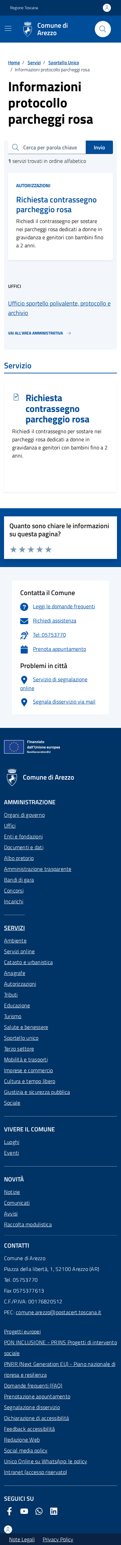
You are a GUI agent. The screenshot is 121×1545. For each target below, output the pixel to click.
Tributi (11, 994)
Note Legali (22, 1539)
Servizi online (19, 951)
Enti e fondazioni (23, 836)
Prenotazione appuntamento (37, 1396)
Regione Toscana (24, 8)
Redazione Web (22, 1440)
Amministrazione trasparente (37, 869)
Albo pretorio (19, 858)
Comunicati (17, 1203)
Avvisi (10, 1213)
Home (14, 62)
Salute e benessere (26, 1027)
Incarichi (13, 901)
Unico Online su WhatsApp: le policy (45, 1461)
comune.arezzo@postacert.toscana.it (58, 1312)
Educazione (17, 1005)
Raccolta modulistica (28, 1224)
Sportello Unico (63, 62)
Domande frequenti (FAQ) (33, 1385)
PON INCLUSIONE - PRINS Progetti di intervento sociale (60, 1347)
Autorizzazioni (33, 185)
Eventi (11, 1153)
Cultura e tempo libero (29, 1081)
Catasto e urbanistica (28, 962)
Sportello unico (21, 1038)
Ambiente (15, 940)
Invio (99, 147)
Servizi (34, 62)
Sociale (12, 1103)
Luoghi (11, 1142)
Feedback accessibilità (29, 1429)
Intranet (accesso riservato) (35, 1472)
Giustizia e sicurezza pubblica (37, 1092)
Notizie (12, 1192)
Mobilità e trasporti (26, 1059)
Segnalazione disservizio (32, 1407)
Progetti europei (22, 1331)
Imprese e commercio (28, 1070)
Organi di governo (24, 815)
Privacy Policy (58, 1539)
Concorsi (14, 890)
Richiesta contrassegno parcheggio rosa (56, 204)
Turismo (13, 1016)
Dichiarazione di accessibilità (36, 1418)
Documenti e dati (23, 847)
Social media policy (26, 1450)
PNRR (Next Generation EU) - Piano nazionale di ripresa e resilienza (59, 1369)
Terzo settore (19, 1049)
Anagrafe (14, 973)
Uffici (9, 825)
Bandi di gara (19, 880)
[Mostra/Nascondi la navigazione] (8, 28)
